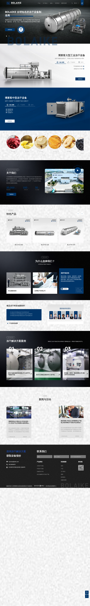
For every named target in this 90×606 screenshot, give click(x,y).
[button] (78, 213)
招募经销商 (64, 3)
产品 (39, 3)
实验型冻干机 (40, 471)
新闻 (51, 3)
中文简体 (45, 581)
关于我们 (45, 3)
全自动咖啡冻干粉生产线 (43, 474)
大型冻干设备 (40, 465)
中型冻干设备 (40, 468)
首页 (62, 465)
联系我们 (57, 3)
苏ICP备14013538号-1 (51, 486)
